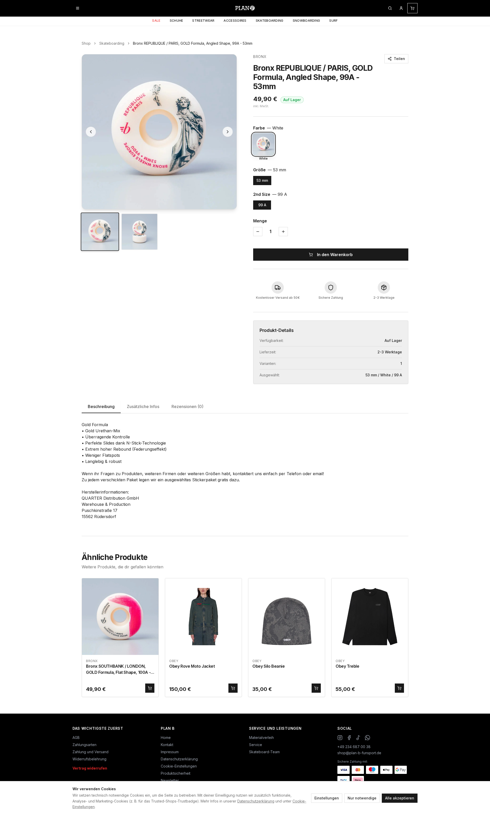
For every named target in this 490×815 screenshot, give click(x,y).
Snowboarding (306, 20)
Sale (156, 20)
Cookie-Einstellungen (179, 766)
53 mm (262, 180)
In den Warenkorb (335, 254)
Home (166, 737)
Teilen (399, 58)
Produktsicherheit (175, 773)
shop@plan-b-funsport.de (359, 753)
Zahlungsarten (84, 744)
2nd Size (270, 194)
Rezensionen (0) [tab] (187, 406)
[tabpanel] (245, 471)
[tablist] (245, 406)
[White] (263, 144)
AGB (76, 737)
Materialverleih (261, 737)
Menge (260, 220)
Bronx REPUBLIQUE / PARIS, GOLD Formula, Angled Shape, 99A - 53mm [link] (192, 43)
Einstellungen (326, 798)
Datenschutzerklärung (255, 801)
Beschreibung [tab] (101, 406)
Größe (269, 169)
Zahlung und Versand (90, 752)
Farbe (268, 127)
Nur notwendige (362, 798)
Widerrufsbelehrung (89, 759)
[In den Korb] (149, 688)
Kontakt (167, 744)
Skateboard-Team (264, 752)
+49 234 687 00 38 (354, 747)
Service (255, 744)
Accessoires (235, 20)
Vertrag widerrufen (89, 768)
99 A (262, 205)
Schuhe (176, 20)
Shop (86, 43)
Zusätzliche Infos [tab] (143, 406)
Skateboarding (270, 20)
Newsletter (170, 780)
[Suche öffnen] (390, 8)
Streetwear (203, 20)
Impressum (170, 752)
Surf (333, 20)
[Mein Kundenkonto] (401, 8)
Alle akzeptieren (399, 798)
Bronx (260, 56)
